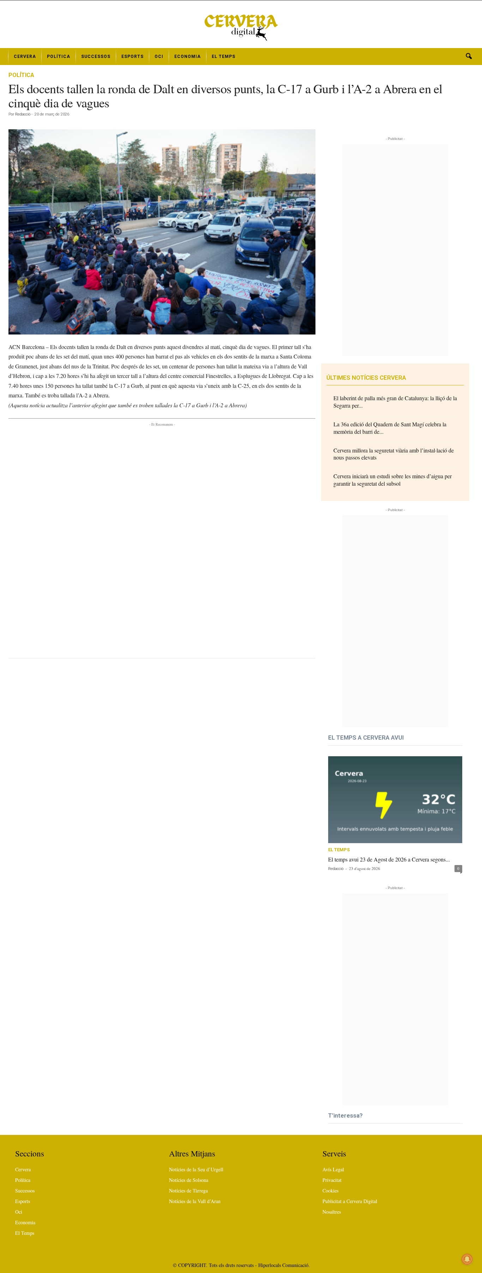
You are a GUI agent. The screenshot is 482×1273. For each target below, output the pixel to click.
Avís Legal (333, 1169)
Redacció (22, 114)
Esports (132, 56)
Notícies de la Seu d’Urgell (196, 1169)
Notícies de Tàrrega (188, 1190)
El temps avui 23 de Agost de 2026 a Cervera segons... (389, 859)
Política (58, 56)
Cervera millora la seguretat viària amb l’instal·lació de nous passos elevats (393, 453)
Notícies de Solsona (188, 1180)
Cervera (25, 56)
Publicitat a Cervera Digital (350, 1201)
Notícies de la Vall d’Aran (195, 1201)
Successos (95, 56)
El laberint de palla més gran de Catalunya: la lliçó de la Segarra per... (395, 401)
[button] (468, 56)
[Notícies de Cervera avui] (241, 27)
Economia (187, 56)
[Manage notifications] (467, 1259)
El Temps (223, 56)
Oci (159, 56)
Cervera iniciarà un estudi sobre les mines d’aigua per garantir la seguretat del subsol (392, 479)
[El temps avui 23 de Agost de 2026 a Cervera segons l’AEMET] (395, 799)
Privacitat (332, 1180)
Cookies (330, 1190)
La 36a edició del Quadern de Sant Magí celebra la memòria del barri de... (389, 427)
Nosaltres (332, 1211)
